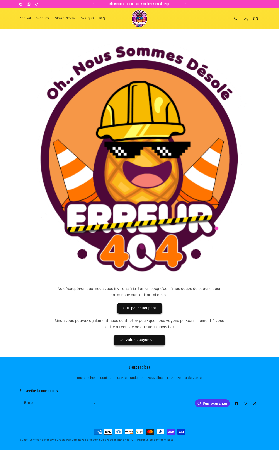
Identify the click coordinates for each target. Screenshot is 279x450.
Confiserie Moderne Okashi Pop (50, 440)
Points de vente (189, 378)
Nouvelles (155, 378)
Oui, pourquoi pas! (139, 308)
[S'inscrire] (93, 403)
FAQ (170, 378)
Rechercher (86, 378)
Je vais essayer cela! (139, 340)
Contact (106, 378)
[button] (236, 19)
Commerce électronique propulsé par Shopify (102, 440)
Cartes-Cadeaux (130, 378)
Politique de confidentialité (155, 439)
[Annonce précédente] (93, 4)
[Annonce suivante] (186, 4)
